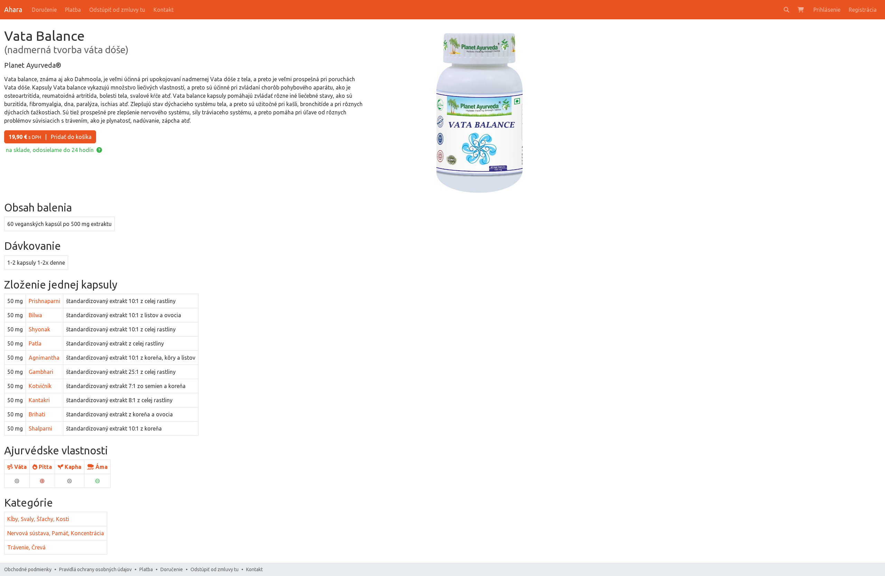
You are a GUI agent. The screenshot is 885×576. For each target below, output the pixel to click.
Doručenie (44, 10)
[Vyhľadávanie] (786, 10)
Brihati (37, 414)
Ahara (13, 9)
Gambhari (41, 372)
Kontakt (163, 10)
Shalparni (40, 428)
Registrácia (863, 10)
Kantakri (39, 400)
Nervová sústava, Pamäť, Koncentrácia (55, 533)
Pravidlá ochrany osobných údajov (95, 569)
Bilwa (35, 315)
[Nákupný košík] (801, 10)
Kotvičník (40, 386)
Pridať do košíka (50, 137)
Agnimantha (44, 358)
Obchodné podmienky (28, 569)
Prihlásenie (826, 10)
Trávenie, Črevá (26, 547)
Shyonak (39, 329)
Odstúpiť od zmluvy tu (117, 10)
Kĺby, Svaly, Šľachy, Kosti (38, 519)
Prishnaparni (44, 301)
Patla (35, 343)
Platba (73, 10)
